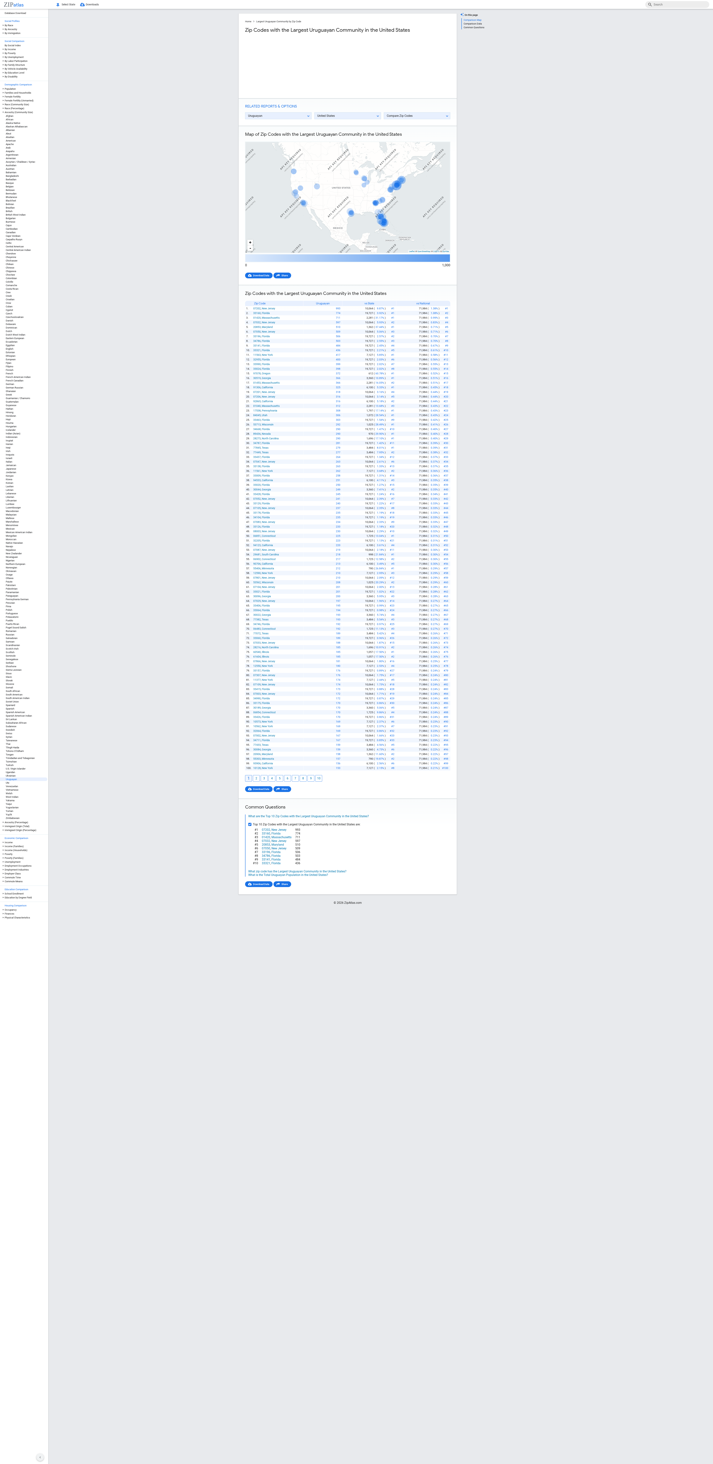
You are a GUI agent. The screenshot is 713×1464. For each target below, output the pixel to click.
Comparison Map (472, 20)
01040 (257, 405)
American (11, 140)
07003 (257, 693)
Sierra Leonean (14, 669)
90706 (257, 563)
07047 (257, 461)
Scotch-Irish (12, 648)
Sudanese (11, 726)
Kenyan (10, 475)
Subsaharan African (16, 722)
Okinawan (11, 571)
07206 (257, 396)
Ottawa (9, 578)
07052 (257, 498)
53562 (257, 582)
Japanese (11, 468)
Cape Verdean (13, 236)
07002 (257, 735)
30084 (257, 749)
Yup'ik (9, 814)
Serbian (10, 662)
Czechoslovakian (15, 317)
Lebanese (11, 493)
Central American (15, 246)
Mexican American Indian (19, 532)
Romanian (11, 631)
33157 (257, 670)
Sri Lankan (11, 719)
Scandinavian (13, 645)
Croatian (10, 299)
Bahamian (11, 172)
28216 (257, 647)
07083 (257, 521)
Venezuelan (12, 786)
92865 (257, 401)
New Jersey (268, 308)
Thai (8, 744)
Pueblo (9, 620)
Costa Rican (12, 288)
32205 (257, 540)
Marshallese (12, 521)
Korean (9, 483)
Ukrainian (11, 775)
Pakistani (11, 585)
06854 (257, 712)
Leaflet (411, 251)
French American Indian (18, 377)
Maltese (10, 518)
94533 (257, 480)
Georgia (266, 378)
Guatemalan (12, 401)
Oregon (266, 373)
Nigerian (10, 560)
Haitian (9, 408)
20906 (257, 754)
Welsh (9, 793)
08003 (257, 531)
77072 (257, 633)
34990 (257, 698)
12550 (257, 665)
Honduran (11, 415)
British (9, 211)
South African (13, 691)
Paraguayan (12, 595)
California (267, 387)
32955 (257, 359)
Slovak (9, 680)
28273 (257, 438)
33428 (257, 494)
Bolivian (10, 204)
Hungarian (11, 426)
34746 (257, 624)
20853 (257, 327)
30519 (257, 378)
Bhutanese (11, 197)
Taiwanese (11, 740)
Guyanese (11, 405)
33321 (257, 350)
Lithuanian (11, 500)
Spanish (10, 708)
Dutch (9, 331)
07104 (257, 586)
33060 (257, 638)
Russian (10, 634)
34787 (257, 443)
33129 (257, 503)
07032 (257, 322)
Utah (264, 415)
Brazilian (10, 207)
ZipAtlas (445, 251)
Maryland (267, 327)
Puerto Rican (12, 624)
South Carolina (270, 554)
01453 (257, 382)
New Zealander (14, 553)
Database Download (15, 13)
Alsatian (10, 137)
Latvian (9, 490)
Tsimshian (11, 761)
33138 (257, 466)
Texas (265, 447)
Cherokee (11, 253)
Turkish (10, 765)
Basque (10, 183)
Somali (9, 687)
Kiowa (9, 479)
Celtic (9, 243)
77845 (257, 447)
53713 (257, 424)
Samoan (10, 641)
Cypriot (9, 310)
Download (442, 138)
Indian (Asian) (13, 433)
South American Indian (18, 698)
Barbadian (11, 179)
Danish (9, 320)
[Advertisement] (296, 66)
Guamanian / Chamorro (18, 398)
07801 (257, 577)
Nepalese (11, 550)
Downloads (92, 4)
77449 (257, 452)
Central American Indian (18, 250)
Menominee (12, 525)
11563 (257, 354)
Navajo (9, 546)
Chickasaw (11, 260)
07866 (257, 661)
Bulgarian (11, 218)
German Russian (14, 387)
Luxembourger (13, 507)
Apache (10, 144)
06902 (257, 559)
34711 (257, 740)
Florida (266, 313)
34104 (257, 517)
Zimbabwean (12, 818)
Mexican (10, 528)
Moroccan (11, 539)
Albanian (10, 130)
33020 (257, 484)
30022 (257, 614)
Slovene (10, 684)
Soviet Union (12, 701)
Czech (9, 313)
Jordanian (11, 472)
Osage (9, 574)
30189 (257, 707)
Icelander (11, 430)
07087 (257, 549)
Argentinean (12, 154)
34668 (257, 429)
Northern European (15, 564)
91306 (257, 387)
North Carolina (270, 438)
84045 (257, 415)
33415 (257, 689)
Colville (9, 281)
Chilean (10, 264)
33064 (257, 610)
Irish (8, 451)
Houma (9, 423)
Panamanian (12, 592)
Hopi (8, 419)
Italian (9, 461)
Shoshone (11, 666)
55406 (257, 568)
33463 (257, 419)
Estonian (10, 352)
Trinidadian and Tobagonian (20, 758)
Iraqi (8, 447)
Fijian (8, 363)
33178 (257, 512)
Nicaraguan (12, 557)
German (10, 384)
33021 (257, 591)
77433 (257, 744)
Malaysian (11, 514)
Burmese (10, 221)
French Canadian (14, 380)
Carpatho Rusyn (14, 239)
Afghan (9, 116)
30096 (257, 596)
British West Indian (16, 214)
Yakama (10, 800)
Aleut (8, 133)
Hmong (9, 412)
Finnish (9, 370)
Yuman (9, 811)
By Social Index (13, 45)
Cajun (9, 225)
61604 (257, 656)
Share (284, 275)
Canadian (11, 232)
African (9, 119)
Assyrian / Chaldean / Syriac (20, 161)
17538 (257, 410)
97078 (257, 373)
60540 (257, 651)
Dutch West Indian (15, 334)
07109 (257, 684)
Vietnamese (12, 789)
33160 (257, 313)
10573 (257, 721)
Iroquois (10, 454)
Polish (9, 610)
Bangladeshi (12, 176)
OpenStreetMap (423, 251)
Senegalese (12, 659)
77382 (257, 619)
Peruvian (10, 602)
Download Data (261, 275)
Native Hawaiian (14, 542)
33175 (257, 703)
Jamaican (11, 465)
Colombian (11, 278)
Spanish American (15, 712)
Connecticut (269, 535)
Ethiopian (10, 355)
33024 (257, 368)
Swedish (10, 729)
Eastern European (15, 338)
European (11, 359)
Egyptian (10, 345)
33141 (257, 345)
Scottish (10, 652)
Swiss (9, 733)
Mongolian (11, 535)
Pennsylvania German (17, 599)
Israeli (9, 458)
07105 (257, 508)
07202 (257, 308)
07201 (257, 392)
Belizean (10, 190)
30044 (257, 489)
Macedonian (12, 511)
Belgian (10, 186)
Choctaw (10, 274)
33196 (257, 336)
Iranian (9, 444)
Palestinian (11, 588)
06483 (257, 628)
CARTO (436, 251)
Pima (8, 606)
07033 (257, 642)
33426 (257, 716)
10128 (257, 768)
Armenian (11, 158)
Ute (7, 782)
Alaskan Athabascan (16, 126)
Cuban (9, 306)
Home (248, 21)
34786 (257, 340)
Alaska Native (13, 123)
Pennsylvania (269, 410)
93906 (257, 763)
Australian (11, 165)
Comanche (11, 285)
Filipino (9, 366)
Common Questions (474, 27)
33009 (257, 475)
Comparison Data (473, 23)
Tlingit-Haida (12, 747)
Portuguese (12, 613)
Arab (8, 147)
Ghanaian (11, 391)
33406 (257, 605)
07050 (257, 331)
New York (267, 354)
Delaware (11, 324)
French (9, 373)
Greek (9, 394)
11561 (257, 470)
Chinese (10, 267)
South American (14, 694)
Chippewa (11, 271)
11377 (257, 679)
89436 (257, 433)
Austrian (10, 168)
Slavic (9, 677)
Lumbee (10, 504)
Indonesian (11, 437)
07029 (257, 600)
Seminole (11, 655)
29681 (257, 554)
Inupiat (9, 440)
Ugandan (10, 772)
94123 (257, 545)
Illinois (265, 651)
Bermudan (11, 193)
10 (318, 778)
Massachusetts (271, 317)
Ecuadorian (11, 341)
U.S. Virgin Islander (15, 768)
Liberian (10, 497)
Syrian (9, 737)
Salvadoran (11, 638)
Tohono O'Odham (15, 751)
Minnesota (268, 568)
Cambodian (12, 228)
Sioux (9, 673)
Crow (8, 303)
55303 (257, 758)
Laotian (10, 486)
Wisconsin (268, 424)
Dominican (11, 327)
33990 (257, 364)
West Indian (12, 797)
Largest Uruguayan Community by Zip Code (278, 21)
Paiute (9, 581)
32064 (257, 730)
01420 (257, 317)
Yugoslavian (12, 807)
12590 (257, 573)
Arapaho (10, 151)
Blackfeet (11, 200)
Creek (9, 296)
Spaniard (10, 705)
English (9, 348)
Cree (8, 292)
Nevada (266, 433)
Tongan (10, 754)
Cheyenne (11, 257)
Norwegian (11, 567)
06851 (257, 535)
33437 (257, 457)
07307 (257, 675)
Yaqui (9, 804)
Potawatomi (12, 617)
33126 (257, 526)
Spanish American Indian (19, 715)
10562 (257, 726)
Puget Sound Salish (16, 627)
